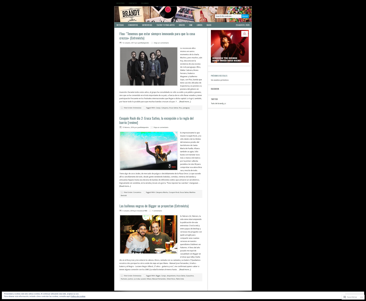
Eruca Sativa (173, 108)
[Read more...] (185, 102)
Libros (199, 24)
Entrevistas (147, 24)
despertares (171, 276)
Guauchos (190, 276)
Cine (190, 24)
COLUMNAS (145, 3)
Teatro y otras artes (165, 24)
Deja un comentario (161, 43)
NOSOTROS (121, 3)
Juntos (130, 279)
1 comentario (157, 211)
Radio (209, 24)
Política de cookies (78, 296)
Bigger (158, 276)
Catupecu (164, 108)
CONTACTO (133, 3)
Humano (124, 279)
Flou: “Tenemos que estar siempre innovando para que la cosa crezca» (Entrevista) (157, 35)
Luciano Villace (146, 279)
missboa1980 (142, 211)
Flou (180, 108)
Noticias (120, 24)
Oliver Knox (171, 279)
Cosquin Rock (174, 192)
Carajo (158, 108)
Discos (182, 24)
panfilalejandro (143, 43)
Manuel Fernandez (159, 279)
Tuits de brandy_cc (218, 103)
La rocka (137, 279)
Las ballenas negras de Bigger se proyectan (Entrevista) (154, 205)
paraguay (186, 108)
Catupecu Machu (162, 192)
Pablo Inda (180, 279)
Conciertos (133, 24)
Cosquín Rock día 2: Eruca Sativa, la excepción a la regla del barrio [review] (156, 120)
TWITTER (214, 99)
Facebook (215, 88)
